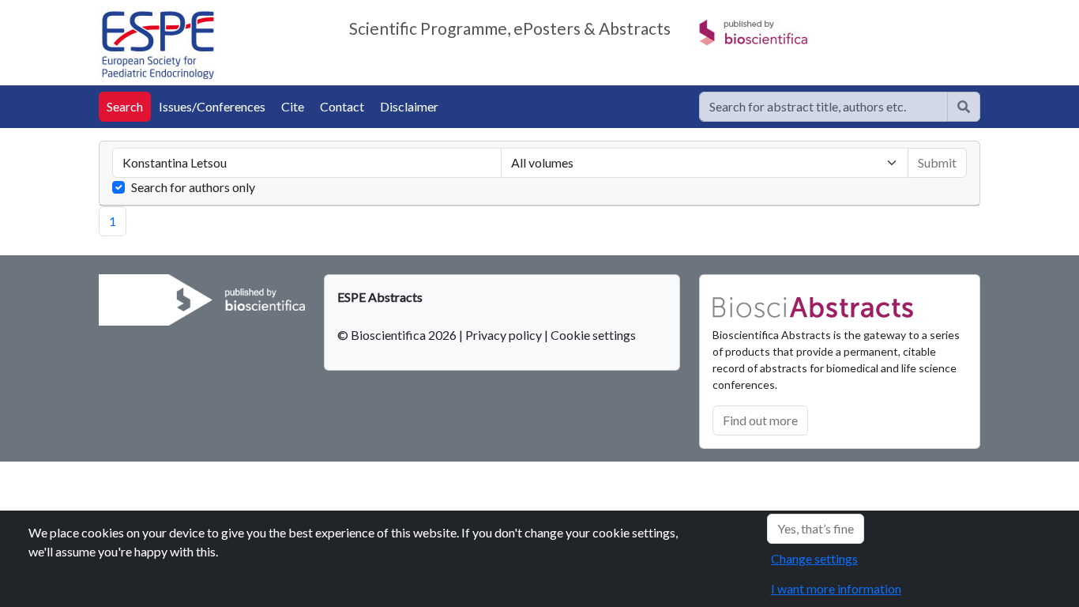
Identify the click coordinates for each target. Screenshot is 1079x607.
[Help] (963, 107)
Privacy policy (503, 334)
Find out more (760, 420)
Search (125, 106)
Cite (292, 106)
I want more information (836, 588)
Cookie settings (593, 334)
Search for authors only (193, 186)
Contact (342, 106)
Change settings (814, 558)
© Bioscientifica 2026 (398, 334)
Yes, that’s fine (815, 528)
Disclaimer (409, 106)
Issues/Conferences (212, 106)
